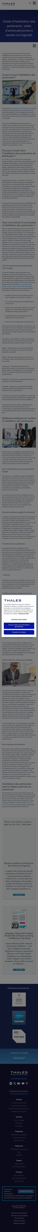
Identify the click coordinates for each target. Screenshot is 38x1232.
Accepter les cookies (19, 632)
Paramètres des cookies (19, 619)
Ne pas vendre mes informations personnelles (19, 625)
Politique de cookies (24, 613)
